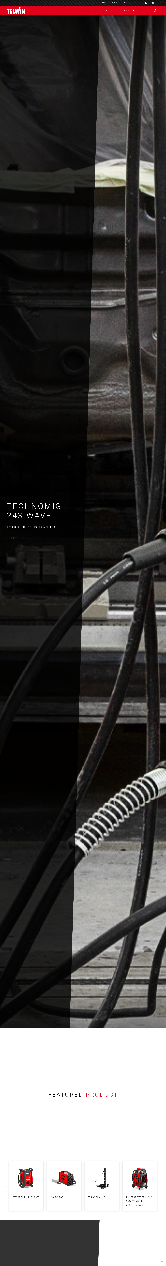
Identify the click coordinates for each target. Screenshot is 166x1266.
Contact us (126, 3)
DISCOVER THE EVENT (20, 540)
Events (114, 3)
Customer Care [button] (107, 10)
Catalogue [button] (88, 10)
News (104, 3)
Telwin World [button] (127, 10)
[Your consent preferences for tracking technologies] (162, 1262)
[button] (160, 1186)
